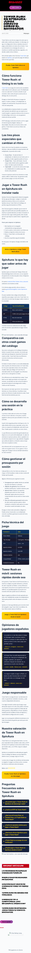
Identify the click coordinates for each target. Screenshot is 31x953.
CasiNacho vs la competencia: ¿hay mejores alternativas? (14, 901)
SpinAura (10, 58)
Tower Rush (23, 56)
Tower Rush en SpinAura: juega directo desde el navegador (14, 910)
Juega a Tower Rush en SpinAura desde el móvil (15, 615)
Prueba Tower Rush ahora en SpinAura (15, 66)
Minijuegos (26, 33)
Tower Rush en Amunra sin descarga (15, 894)
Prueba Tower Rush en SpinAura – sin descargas (15, 775)
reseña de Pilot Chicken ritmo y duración (18, 282)
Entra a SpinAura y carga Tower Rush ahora (15, 250)
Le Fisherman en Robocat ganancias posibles (14, 872)
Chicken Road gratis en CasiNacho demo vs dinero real (15, 886)
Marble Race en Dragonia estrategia (14, 878)
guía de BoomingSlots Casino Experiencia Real (14, 290)
